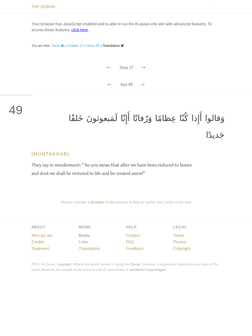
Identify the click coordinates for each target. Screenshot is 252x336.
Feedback (134, 248)
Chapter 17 (75, 45)
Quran (135, 264)
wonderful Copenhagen (148, 270)
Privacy (179, 242)
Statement (40, 248)
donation (97, 202)
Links (83, 242)
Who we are (42, 235)
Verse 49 (93, 45)
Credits (38, 242)
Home (56, 45)
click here (79, 30)
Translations (89, 248)
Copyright (181, 248)
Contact (133, 235)
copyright (64, 264)
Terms (178, 235)
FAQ (130, 242)
